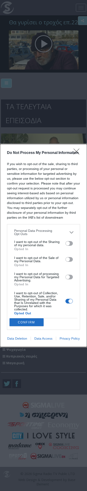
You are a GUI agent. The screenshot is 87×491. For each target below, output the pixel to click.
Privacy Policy (70, 338)
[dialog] (43, 245)
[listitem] (43, 232)
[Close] (78, 153)
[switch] (69, 243)
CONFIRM (26, 322)
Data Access (43, 338)
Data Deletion (17, 338)
